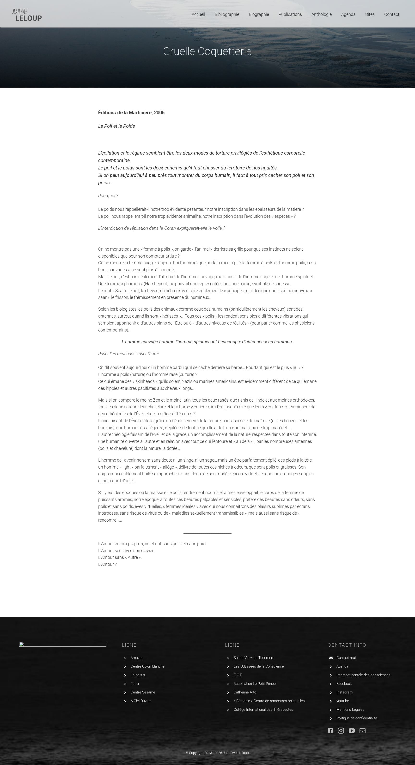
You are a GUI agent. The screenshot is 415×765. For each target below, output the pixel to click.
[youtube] (352, 731)
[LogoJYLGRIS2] (27, 9)
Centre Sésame (143, 692)
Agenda (342, 666)
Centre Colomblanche (148, 666)
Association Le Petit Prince (255, 683)
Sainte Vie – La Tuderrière (254, 658)
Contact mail (346, 658)
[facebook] (330, 731)
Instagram (344, 692)
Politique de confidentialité (356, 718)
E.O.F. (238, 675)
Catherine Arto (245, 692)
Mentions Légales (350, 709)
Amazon (137, 658)
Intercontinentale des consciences (363, 675)
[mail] (363, 731)
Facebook (344, 683)
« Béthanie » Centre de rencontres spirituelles (269, 701)
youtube (342, 701)
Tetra (135, 683)
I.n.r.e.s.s (138, 675)
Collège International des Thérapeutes (263, 709)
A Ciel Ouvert (141, 701)
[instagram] (341, 731)
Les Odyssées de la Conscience (259, 666)
